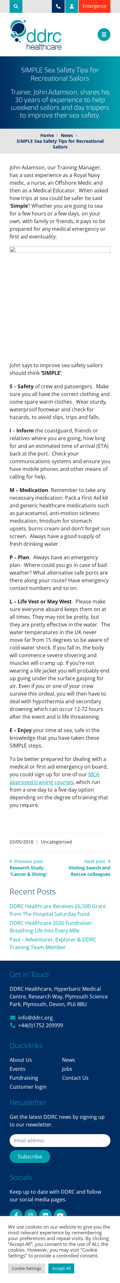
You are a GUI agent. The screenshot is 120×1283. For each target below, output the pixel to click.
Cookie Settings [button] (26, 1268)
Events (18, 1068)
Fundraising (24, 1077)
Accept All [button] (61, 1268)
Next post (89, 867)
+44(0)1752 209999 (40, 1025)
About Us (21, 1059)
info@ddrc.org (35, 1017)
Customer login (28, 1086)
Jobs (67, 1068)
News (68, 1059)
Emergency (95, 6)
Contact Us (75, 1077)
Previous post (28, 867)
